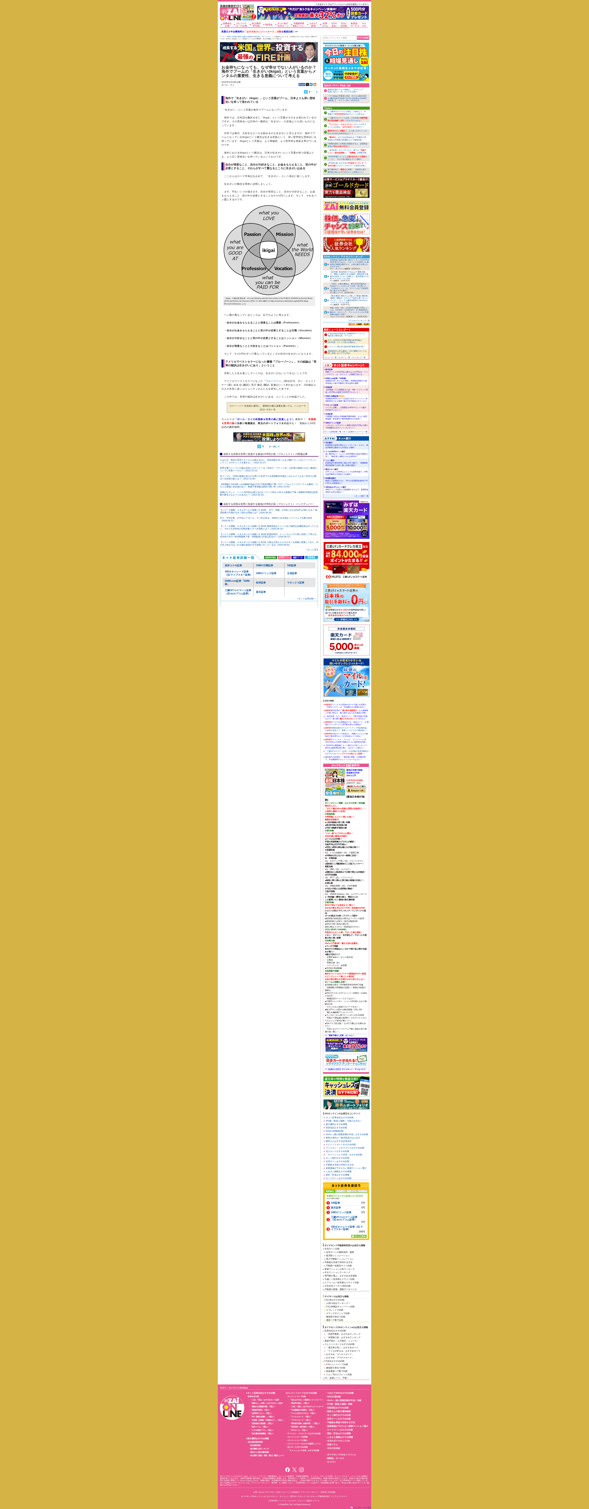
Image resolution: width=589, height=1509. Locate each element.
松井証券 (261, 582)
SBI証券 (291, 565)
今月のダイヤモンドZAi (338, 1441)
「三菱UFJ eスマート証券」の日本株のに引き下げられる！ (348, 119)
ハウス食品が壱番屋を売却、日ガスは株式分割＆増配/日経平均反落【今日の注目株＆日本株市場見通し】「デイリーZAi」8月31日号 (347, 98)
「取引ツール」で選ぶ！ (259, 1427)
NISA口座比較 (334, 1396)
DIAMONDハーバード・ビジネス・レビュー (287, 1501)
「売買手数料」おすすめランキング (343, 1334)
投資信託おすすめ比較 (336, 1127)
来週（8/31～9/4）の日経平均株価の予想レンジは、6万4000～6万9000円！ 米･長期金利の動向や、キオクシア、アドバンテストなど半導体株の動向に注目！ (349, 311)
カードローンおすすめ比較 (339, 1178)
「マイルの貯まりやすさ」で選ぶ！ (303, 1413)
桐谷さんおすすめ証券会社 (339, 1141)
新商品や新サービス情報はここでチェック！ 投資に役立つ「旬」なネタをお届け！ (347, 90)
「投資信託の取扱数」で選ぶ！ (262, 1423)
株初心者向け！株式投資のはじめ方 (343, 1137)
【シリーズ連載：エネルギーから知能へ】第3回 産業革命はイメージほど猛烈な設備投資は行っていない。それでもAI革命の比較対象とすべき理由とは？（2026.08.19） (269, 527)
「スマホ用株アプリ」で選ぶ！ (262, 1430)
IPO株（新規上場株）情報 (339, 1404)
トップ (222, 36)
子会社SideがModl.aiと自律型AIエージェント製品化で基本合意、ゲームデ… (346, 335)
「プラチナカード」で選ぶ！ (301, 1420)
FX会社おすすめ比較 (335, 1361)
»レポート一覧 (344, 357)
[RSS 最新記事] (314, 84)
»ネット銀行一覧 (361, 496)
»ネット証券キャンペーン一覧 (355, 432)
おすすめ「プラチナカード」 (340, 1357)
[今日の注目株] (343, 25)
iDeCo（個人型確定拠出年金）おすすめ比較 (347, 1134)
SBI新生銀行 (346, 480)
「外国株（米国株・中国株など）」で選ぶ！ (267, 1420)
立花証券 (292, 573)
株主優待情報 (255, 1445)
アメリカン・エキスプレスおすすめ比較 (345, 1148)
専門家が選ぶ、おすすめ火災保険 (341, 1275)
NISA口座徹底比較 (335, 1131)
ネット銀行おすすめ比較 (337, 1158)
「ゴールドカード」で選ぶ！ (301, 1417)
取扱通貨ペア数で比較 (337, 1371)
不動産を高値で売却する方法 (340, 1164)
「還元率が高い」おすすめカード (342, 1347)
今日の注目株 (333, 1448)
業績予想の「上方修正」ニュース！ (342, 1341)
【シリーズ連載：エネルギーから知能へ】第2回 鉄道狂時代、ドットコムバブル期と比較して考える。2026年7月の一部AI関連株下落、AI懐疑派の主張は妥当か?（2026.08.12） (269, 535)
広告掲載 (331, 1492)
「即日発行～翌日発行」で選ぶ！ (302, 1427)
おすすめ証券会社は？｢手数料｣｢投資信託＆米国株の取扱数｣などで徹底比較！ (347, 138)
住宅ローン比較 (332, 1249)
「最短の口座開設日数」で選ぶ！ (263, 1406)
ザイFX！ (331, 1462)
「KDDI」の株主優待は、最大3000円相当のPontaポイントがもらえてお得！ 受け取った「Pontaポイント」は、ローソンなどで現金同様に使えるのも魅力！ (349, 287)
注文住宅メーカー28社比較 (338, 1286)
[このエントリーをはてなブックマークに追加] (311, 84)
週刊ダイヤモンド (298, 1496)
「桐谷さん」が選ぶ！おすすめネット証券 (266, 1403)
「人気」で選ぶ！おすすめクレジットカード (306, 1406)
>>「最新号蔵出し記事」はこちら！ (340, 1035)
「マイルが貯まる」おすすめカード (343, 1351)
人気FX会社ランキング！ (338, 1303)
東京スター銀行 (346, 471)
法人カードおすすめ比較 (337, 1151)
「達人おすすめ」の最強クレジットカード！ (306, 1400)
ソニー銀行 (346, 462)
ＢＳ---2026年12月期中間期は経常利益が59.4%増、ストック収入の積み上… (345, 341)
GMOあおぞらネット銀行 (346, 489)
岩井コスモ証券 (233, 565)
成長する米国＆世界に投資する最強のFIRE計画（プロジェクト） (249, 36)
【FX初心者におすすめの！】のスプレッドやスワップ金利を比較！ (347, 164)
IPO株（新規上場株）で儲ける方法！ (344, 1121)
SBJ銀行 (346, 445)
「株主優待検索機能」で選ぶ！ (262, 1433)
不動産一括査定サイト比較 (339, 1265)
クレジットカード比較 (296, 1396)
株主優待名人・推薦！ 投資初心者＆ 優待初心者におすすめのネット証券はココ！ (347, 170)
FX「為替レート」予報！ (337, 1378)
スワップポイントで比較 (338, 1313)
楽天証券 (261, 592)
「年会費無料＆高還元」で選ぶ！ (302, 1410)
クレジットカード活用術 (297, 1437)
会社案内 (295, 1492)
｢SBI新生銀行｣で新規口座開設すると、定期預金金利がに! (347, 145)
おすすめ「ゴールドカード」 (340, 1354)
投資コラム (332, 1444)
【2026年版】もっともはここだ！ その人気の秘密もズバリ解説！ (347, 158)
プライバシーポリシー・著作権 (313, 1492)
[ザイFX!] (364, 25)
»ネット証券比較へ (306, 598)
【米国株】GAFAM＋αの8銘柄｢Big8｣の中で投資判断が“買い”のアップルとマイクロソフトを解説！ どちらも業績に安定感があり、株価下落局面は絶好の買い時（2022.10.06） (269, 485)
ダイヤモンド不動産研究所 (318, 1496)
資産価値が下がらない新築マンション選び (346, 1168)
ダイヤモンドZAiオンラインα (341, 1454)
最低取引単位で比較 (335, 1316)
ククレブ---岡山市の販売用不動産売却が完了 (346, 347)
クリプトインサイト (339, 1496)
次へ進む (273, 446)
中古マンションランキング (337, 1272)
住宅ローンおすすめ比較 (337, 1161)
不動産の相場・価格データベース (341, 1289)
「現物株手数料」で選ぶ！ (260, 1410)
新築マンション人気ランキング (340, 1269)
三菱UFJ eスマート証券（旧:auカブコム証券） (344, 1218)
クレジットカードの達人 (297, 1440)
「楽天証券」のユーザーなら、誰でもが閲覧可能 (347, 151)
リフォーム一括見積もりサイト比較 (342, 1282)
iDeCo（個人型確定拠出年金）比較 (344, 1400)
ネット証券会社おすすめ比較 (340, 1117)
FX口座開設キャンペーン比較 (340, 1306)
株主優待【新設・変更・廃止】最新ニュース (267, 1455)
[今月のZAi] (334, 25)
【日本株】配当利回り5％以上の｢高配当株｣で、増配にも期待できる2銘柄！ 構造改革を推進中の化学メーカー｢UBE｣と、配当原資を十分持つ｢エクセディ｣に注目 (349, 275)
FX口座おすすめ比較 (335, 1300)
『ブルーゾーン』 (273, 381)
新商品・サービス (335, 1458)
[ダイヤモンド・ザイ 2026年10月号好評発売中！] (248, 18)
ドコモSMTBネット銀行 (346, 454)
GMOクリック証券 (266, 573)
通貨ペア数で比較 (334, 1320)
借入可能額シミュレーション (340, 1259)
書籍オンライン (313, 1501)
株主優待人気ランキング (259, 1449)
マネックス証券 (295, 582)
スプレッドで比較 (334, 1310)
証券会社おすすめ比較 (335, 1330)
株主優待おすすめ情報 (336, 1124)
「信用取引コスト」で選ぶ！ (261, 1413)
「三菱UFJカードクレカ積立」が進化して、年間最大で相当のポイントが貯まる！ (347, 112)
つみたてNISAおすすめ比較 (340, 1393)
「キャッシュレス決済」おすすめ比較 (344, 1154)
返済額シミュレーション (338, 1255)
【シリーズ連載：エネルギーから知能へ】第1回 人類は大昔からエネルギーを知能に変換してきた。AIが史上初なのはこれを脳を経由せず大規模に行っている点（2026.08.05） (269, 543)
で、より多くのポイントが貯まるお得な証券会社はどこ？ (347, 132)
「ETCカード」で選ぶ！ (299, 1430)
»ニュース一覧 (331, 357)
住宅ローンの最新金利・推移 (340, 1252)
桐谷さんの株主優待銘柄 (259, 1452)
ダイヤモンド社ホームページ (278, 1492)
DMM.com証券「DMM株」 (346, 380)
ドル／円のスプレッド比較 (339, 1374)
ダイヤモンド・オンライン (278, 1496)
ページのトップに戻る (362, 1508)
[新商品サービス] (354, 25)
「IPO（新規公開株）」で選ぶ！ (262, 1417)
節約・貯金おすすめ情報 (337, 1175)
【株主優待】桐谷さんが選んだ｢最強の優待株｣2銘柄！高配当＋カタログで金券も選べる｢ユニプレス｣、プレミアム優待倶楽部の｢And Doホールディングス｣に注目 (349, 299)
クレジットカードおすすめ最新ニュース (304, 1444)
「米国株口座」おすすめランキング (343, 1337)
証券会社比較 (253, 1396)
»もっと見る (312, 549)
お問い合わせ (258, 1492)
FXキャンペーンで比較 (337, 1364)
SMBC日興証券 (264, 565)
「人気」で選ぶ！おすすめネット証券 (264, 1400)
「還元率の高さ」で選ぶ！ (300, 1403)
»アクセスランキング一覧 (359, 320)
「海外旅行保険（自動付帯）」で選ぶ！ (305, 1423)
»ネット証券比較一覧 (332, 432)
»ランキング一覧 (359, 357)
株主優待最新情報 (255, 1442)
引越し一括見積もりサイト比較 (340, 1279)
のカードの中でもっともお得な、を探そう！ (347, 125)
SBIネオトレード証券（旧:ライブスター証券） (347, 1228)
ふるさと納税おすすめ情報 (339, 1171)
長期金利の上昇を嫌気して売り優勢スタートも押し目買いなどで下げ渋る (347, 352)
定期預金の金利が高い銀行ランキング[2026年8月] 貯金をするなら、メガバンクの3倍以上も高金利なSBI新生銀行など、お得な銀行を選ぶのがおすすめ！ (349, 263)
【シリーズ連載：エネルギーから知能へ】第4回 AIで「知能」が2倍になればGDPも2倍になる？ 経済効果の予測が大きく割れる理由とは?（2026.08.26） (268, 511)
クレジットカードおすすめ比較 (341, 1144)
